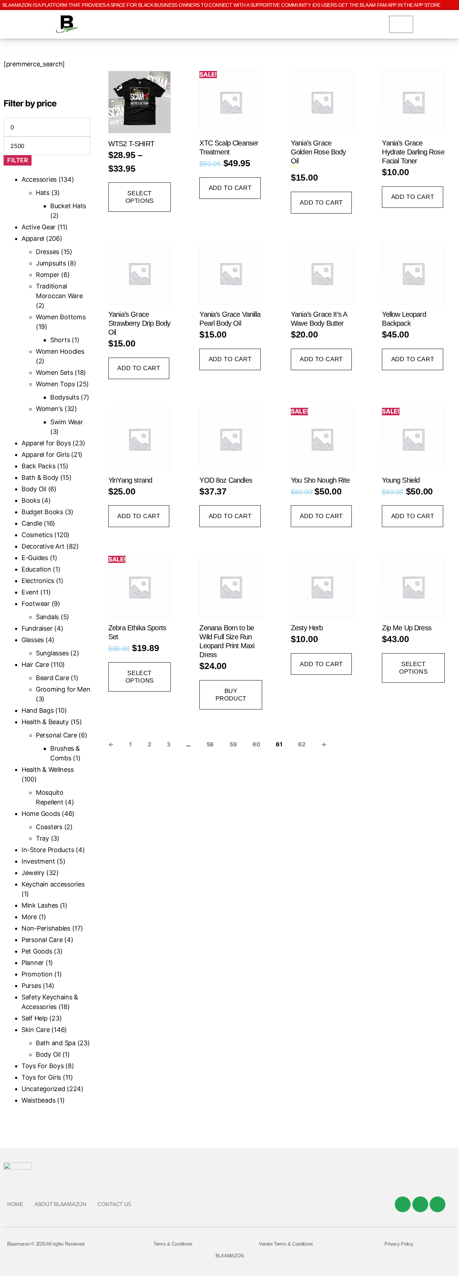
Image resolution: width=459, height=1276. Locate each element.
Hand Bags (38, 710)
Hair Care (35, 664)
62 (301, 744)
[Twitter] (420, 1204)
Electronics (38, 580)
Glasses (33, 640)
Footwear (36, 603)
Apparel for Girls (45, 454)
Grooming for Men (63, 689)
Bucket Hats (68, 206)
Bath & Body (40, 477)
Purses (31, 985)
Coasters (49, 827)
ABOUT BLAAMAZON (60, 1204)
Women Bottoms (61, 317)
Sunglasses (52, 653)
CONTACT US (114, 1204)
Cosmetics (37, 535)
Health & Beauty (45, 722)
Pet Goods (37, 951)
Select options (140, 197)
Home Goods (41, 813)
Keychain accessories (53, 884)
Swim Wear (66, 422)
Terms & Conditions (173, 1244)
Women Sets (54, 372)
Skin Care (36, 1029)
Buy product (231, 695)
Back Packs (38, 466)
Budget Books (42, 512)
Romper (47, 274)
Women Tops (55, 384)
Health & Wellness (48, 769)
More (29, 917)
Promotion (37, 974)
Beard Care (52, 678)
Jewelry (33, 872)
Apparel (33, 238)
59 (233, 744)
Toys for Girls (41, 1077)
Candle (32, 523)
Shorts (60, 340)
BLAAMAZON (230, 1255)
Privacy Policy (398, 1244)
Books (31, 500)
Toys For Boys (43, 1066)
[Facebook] (403, 1204)
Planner (33, 962)
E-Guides (35, 557)
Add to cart (230, 188)
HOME (15, 1204)
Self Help (35, 1018)
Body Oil (34, 489)
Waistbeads (38, 1100)
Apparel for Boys (46, 443)
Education (36, 569)
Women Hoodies (60, 351)
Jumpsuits (51, 263)
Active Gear (39, 227)
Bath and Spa (56, 1043)
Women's (49, 408)
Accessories (39, 179)
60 (256, 744)
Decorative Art (43, 546)
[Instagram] (437, 1204)
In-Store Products (48, 850)
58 (210, 744)
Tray (42, 838)
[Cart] (401, 24)
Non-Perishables (46, 928)
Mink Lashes (40, 905)
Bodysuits (64, 397)
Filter (17, 160)
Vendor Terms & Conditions (286, 1244)
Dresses (47, 251)
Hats (42, 192)
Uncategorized (43, 1089)
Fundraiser (37, 628)
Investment (38, 861)
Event (30, 592)
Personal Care (56, 735)
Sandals (47, 617)
